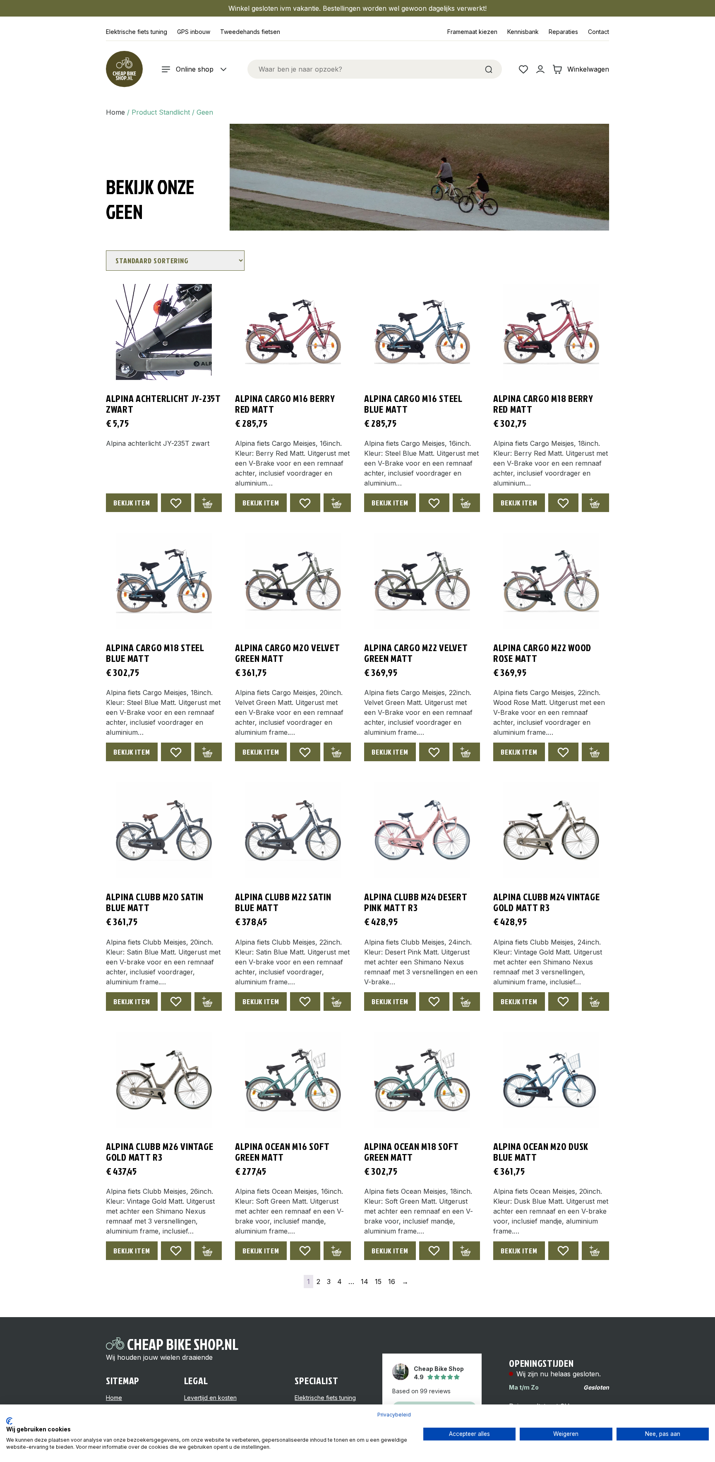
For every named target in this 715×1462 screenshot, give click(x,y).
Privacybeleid (394, 1415)
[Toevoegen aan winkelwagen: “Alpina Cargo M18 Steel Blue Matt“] (208, 752)
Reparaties (563, 31)
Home (115, 112)
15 (378, 1281)
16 (391, 1281)
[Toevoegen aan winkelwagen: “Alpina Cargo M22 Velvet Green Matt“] (466, 752)
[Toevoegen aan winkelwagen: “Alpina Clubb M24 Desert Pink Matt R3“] (466, 1001)
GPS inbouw (193, 31)
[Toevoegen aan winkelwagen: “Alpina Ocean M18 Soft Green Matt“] (466, 1250)
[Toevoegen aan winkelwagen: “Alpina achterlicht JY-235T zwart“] (208, 502)
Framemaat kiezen (472, 31)
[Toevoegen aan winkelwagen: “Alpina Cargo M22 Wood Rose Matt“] (595, 752)
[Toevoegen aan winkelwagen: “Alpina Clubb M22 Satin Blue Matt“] (337, 1001)
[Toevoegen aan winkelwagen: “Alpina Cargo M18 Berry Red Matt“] (595, 502)
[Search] (488, 69)
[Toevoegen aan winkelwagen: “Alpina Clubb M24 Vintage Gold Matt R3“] (595, 1001)
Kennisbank (523, 31)
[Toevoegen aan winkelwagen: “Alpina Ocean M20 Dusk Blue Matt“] (595, 1250)
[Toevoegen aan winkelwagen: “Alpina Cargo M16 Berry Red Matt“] (337, 502)
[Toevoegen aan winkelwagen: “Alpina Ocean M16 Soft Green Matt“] (337, 1250)
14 (364, 1281)
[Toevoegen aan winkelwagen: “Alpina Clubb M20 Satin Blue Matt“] (208, 1001)
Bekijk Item (131, 503)
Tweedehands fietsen (250, 31)
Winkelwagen (588, 69)
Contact (598, 31)
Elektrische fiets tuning (136, 31)
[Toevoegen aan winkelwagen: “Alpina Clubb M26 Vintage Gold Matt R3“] (208, 1250)
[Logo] (124, 69)
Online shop (195, 69)
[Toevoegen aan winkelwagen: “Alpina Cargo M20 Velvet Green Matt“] (337, 752)
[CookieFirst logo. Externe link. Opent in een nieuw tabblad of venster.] (9, 1421)
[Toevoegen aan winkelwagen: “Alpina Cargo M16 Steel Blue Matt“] (466, 502)
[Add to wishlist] (176, 502)
